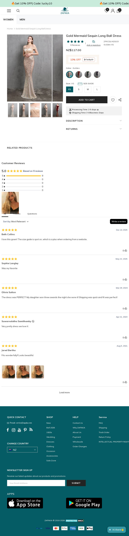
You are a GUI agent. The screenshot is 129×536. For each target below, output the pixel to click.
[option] (29, 68)
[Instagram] (13, 430)
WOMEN (8, 19)
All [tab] (5, 214)
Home (10, 28)
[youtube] (19, 430)
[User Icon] (113, 11)
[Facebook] (8, 430)
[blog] (31, 430)
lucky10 (89, 59)
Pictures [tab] (16, 214)
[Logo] (65, 10)
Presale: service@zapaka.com (20, 423)
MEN (22, 19)
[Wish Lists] (112, 99)
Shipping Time (78, 112)
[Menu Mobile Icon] (9, 11)
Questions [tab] (32, 214)
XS (69, 89)
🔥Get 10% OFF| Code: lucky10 (31, 3)
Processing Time (79, 109)
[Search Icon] (21, 10)
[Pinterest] (25, 430)
